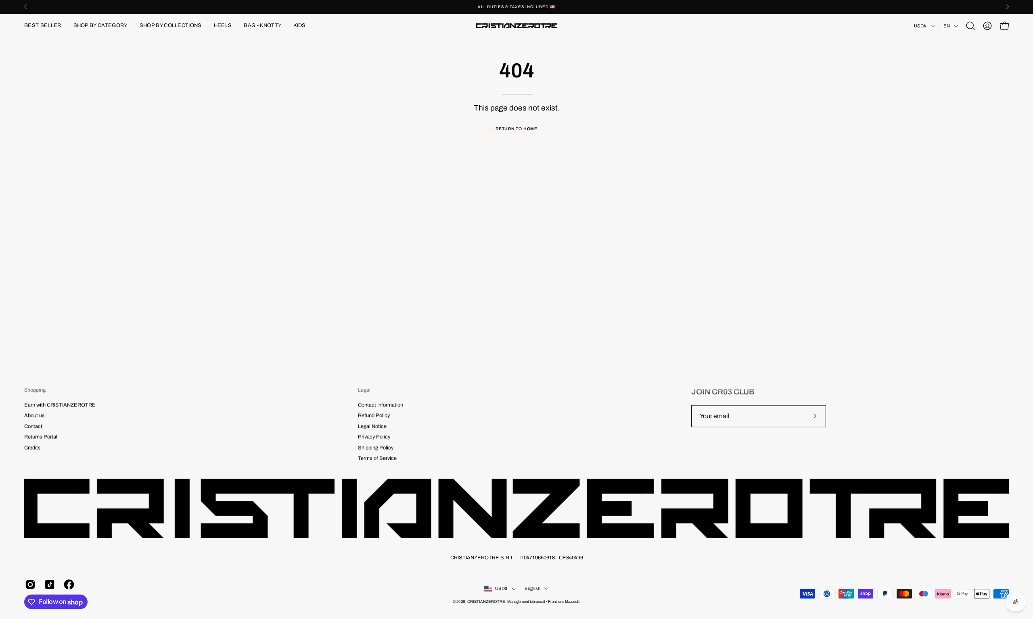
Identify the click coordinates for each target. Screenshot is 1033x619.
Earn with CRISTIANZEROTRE (60, 405)
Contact (33, 426)
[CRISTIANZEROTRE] (516, 25)
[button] (100, 26)
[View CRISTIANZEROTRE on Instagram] (28, 585)
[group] (516, 7)
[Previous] (25, 6)
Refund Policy (374, 416)
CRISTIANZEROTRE (486, 602)
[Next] (1007, 6)
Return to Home (516, 129)
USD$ (920, 25)
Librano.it (537, 602)
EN (946, 25)
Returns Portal (40, 437)
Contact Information (380, 405)
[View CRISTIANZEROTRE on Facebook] (67, 585)
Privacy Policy (374, 437)
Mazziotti (572, 602)
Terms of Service (377, 458)
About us (34, 416)
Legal (364, 390)
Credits (32, 447)
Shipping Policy (375, 447)
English (533, 588)
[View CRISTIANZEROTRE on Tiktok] (48, 585)
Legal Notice (372, 426)
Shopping (35, 390)
